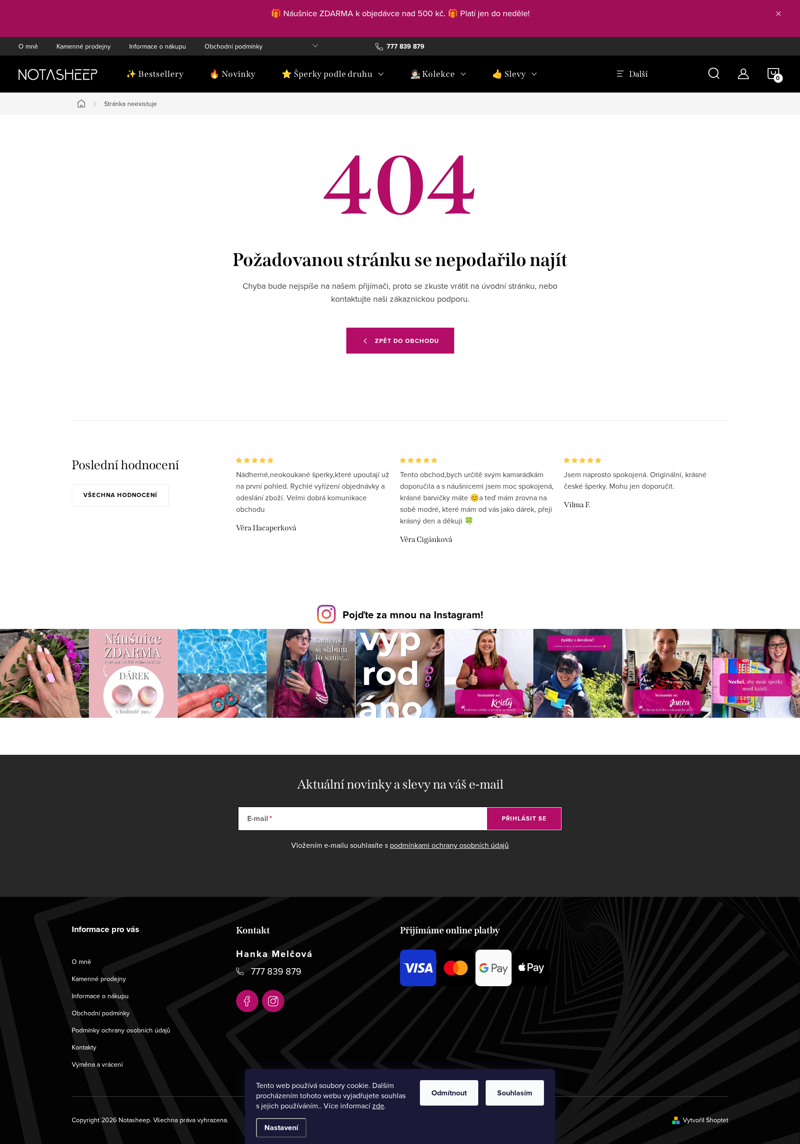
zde (378, 1105)
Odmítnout (449, 1093)
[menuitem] (154, 74)
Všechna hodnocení (120, 495)
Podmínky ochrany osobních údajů (121, 1030)
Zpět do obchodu (407, 340)
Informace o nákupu (157, 46)
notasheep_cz (273, 1001)
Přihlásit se (524, 818)
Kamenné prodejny (83, 46)
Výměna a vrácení (97, 1064)
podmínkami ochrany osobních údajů (449, 845)
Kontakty (84, 1047)
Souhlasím (514, 1093)
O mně (28, 46)
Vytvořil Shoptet (705, 1120)
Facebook (247, 1001)
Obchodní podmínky (233, 46)
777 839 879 (276, 971)
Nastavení (281, 1127)
